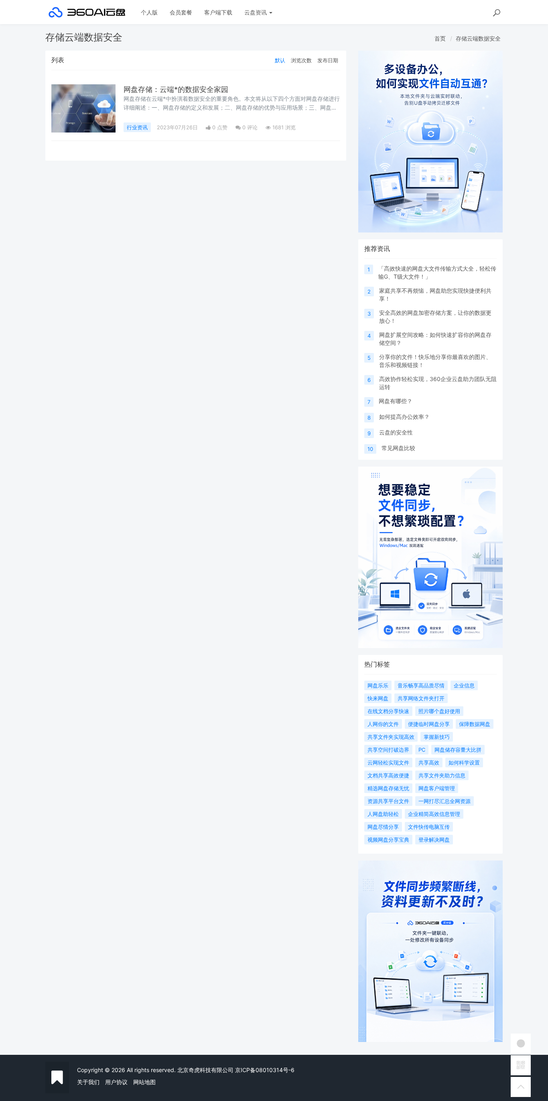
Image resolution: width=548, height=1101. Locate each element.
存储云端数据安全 (478, 38)
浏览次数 (301, 60)
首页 (440, 38)
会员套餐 (181, 12)
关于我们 (88, 1082)
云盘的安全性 (396, 432)
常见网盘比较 (398, 447)
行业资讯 (137, 127)
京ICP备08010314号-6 (264, 1069)
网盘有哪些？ (395, 401)
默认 (280, 60)
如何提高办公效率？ (404, 416)
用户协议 (116, 1082)
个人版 (149, 12)
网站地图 (144, 1082)
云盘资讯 (256, 12)
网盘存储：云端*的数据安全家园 (176, 89)
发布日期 (327, 60)
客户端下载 (218, 12)
